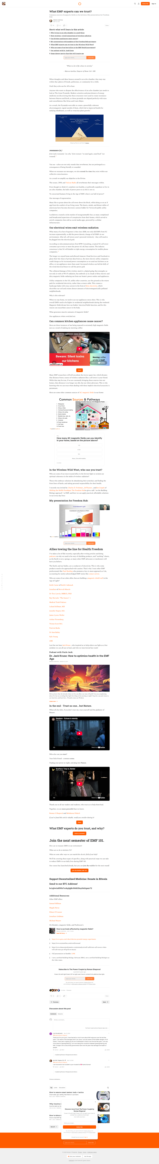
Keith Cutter (54, 585)
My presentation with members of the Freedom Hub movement (73, 41)
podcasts (52, 556)
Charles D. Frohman (75, 488)
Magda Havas (54, 908)
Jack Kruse (66, 645)
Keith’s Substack (67, 585)
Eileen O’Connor (55, 912)
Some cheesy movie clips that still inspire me (67, 53)
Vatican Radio (71, 182)
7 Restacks (68, 990)
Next (104, 1002)
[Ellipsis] (108, 1033)
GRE (51, 641)
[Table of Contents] (2, 582)
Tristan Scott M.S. (56, 624)
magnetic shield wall (95, 578)
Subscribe (145, 3)
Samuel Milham (55, 903)
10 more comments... (55, 1079)
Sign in (154, 3)
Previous (55, 1002)
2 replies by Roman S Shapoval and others (66, 1054)
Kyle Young (53, 636)
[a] (79, 521)
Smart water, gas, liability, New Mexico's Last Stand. (64, 1094)
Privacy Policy (92, 1132)
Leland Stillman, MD (57, 606)
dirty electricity (91, 286)
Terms (84, 1152)
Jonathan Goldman (56, 916)
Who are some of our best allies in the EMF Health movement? (73, 47)
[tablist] (56, 1014)
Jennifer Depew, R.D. (57, 611)
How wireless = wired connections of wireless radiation (71, 36)
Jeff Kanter (88, 488)
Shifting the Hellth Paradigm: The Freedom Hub (67, 490)
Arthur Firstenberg (56, 619)
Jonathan (52, 589)
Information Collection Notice (79, 1132)
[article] (79, 1096)
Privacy (80, 1152)
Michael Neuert (55, 920)
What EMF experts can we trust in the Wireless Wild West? (72, 44)
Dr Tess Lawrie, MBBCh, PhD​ (60, 593)
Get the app (87, 1156)
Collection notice (92, 1152)
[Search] (135, 3)
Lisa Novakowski (58, 1033)
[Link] (47, 29)
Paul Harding (68, 571)
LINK (73, 954)
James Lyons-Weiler (56, 615)
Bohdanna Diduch (73, 813)
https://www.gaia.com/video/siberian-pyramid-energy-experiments (74, 939)
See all (53, 1127)
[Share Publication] (138, 3)
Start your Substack (75, 1156)
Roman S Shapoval (58, 20)
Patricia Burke (54, 628)
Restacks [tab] (60, 1014)
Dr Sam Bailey (54, 632)
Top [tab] (51, 1087)
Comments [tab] (53, 1014)
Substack (71, 1160)
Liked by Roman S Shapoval (61, 1035)
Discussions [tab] (62, 1087)
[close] (95, 1102)
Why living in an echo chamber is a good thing (67, 33)
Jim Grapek (100, 488)
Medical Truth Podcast (57, 602)
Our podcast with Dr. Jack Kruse (62, 50)
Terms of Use (87, 1131)
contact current (94, 574)
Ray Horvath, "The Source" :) (60, 598)
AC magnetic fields (87, 392)
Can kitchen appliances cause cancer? (64, 39)
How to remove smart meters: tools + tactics (66, 1092)
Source (87, 143)
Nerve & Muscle (64, 589)
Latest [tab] (55, 1087)
